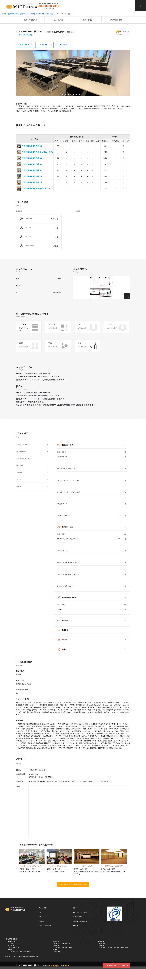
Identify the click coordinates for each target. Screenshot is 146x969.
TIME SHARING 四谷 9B (32, 146)
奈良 (66, 947)
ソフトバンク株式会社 (45, 926)
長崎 (107, 947)
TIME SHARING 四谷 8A (32, 158)
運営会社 (75, 908)
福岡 (100, 947)
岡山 (55, 952)
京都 (55, 947)
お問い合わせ (42, 917)
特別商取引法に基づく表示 (80, 921)
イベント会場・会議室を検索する (73, 884)
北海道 (11, 943)
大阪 (59, 947)
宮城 (14, 947)
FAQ (40, 912)
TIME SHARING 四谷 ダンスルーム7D (37, 152)
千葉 (21, 952)
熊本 (111, 947)
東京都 (33, 14)
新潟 (55, 943)
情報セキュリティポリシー (80, 912)
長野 (62, 943)
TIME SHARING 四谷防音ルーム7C (36, 188)
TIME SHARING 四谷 (45, 14)
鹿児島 (122, 947)
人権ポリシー (76, 926)
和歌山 (70, 947)
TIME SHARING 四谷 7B (32, 182)
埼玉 (17, 952)
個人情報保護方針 (78, 917)
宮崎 (118, 947)
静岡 (66, 943)
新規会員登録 (42, 908)
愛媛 (104, 943)
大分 (114, 947)
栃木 (14, 952)
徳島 (100, 943)
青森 (10, 947)
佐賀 (104, 947)
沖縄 (126, 947)
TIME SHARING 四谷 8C (32, 170)
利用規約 (41, 921)
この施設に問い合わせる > (116, 965)
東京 (24, 952)
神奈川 (29, 952)
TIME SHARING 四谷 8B (32, 164)
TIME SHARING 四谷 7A (32, 176)
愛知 (70, 943)
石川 (59, 943)
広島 (59, 952)
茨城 (10, 952)
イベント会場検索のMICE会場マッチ (15, 14)
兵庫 (62, 947)
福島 (17, 947)
